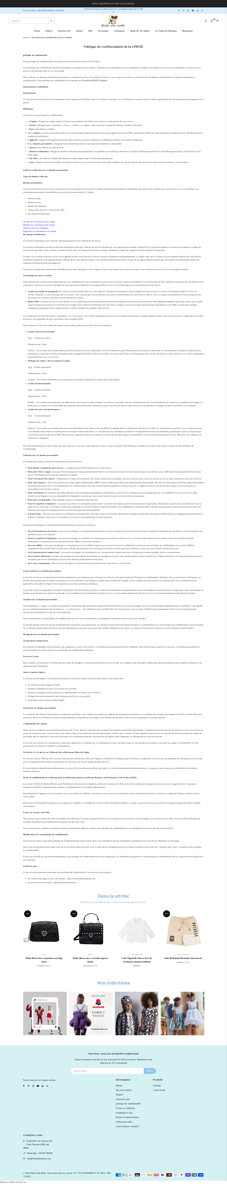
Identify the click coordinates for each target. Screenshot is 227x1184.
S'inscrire (150, 1071)
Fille (90, 31)
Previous (19, 940)
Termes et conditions (125, 1108)
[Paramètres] (216, 21)
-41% (27, 914)
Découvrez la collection (183, 1017)
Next (208, 940)
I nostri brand (159, 1090)
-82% (166, 914)
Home (37, 31)
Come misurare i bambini (127, 1126)
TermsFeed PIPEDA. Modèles (94, 80)
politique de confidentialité (128, 1104)
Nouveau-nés (64, 31)
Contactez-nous (123, 1099)
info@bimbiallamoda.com (39, 1158)
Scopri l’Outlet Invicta (91, 1019)
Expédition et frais (124, 1113)
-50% (74, 914)
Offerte (49, 31)
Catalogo (157, 1085)
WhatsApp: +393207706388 (39, 1153)
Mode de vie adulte (140, 31)
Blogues (119, 1094)
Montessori (187, 31)
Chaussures (119, 31)
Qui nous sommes (124, 1090)
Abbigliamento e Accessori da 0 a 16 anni (137, 1017)
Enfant (79, 31)
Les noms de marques (166, 31)
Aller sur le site (45, 1017)
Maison (26, 37)
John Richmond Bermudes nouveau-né (183, 958)
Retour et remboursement (127, 1117)
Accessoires (103, 31)
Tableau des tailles (124, 1122)
